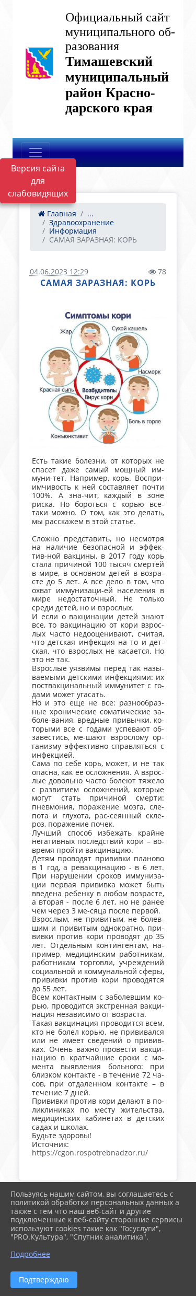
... (90, 213)
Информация (73, 231)
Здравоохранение (81, 222)
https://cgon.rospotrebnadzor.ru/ (90, 1153)
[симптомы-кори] (98, 378)
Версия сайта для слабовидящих (38, 181)
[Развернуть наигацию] (35, 152)
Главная (60, 213)
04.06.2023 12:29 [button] (59, 271)
